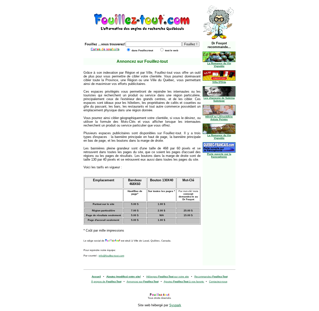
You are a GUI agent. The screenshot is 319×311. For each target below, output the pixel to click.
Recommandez (211, 276)
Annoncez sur (143, 281)
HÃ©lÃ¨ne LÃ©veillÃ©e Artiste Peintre (219, 118)
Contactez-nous (218, 281)
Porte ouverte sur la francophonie (219, 155)
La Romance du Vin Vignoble (219, 64)
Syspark (175, 305)
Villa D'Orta (219, 82)
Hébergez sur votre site (167, 276)
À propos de (106, 281)
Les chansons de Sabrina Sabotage (219, 99)
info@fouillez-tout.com (111, 255)
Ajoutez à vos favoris (184, 281)
